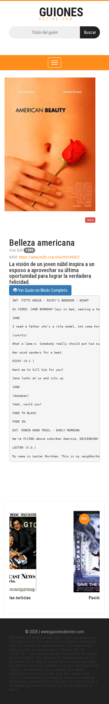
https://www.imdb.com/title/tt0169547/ (49, 257)
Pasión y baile (61, 597)
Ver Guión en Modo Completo (42, 290)
